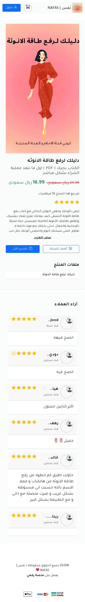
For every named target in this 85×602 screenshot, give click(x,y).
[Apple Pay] (28, 594)
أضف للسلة (59, 249)
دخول (10, 7)
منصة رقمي (35, 575)
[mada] (57, 594)
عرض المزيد (42, 238)
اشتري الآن (20, 249)
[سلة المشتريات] (28, 8)
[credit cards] (42, 594)
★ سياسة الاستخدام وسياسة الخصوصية (43, 583)
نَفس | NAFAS (60, 8)
